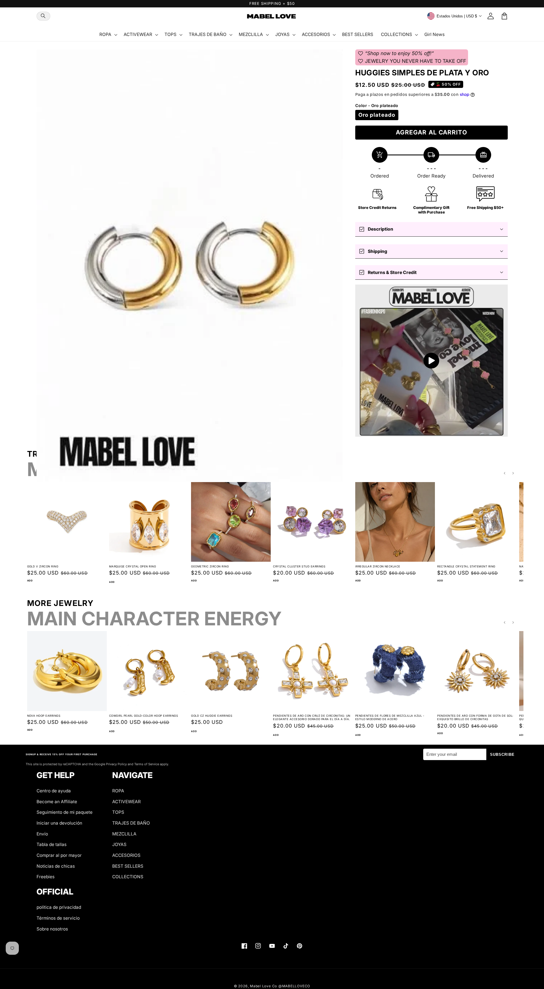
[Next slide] (513, 474)
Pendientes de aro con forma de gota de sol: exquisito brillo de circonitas (475, 717)
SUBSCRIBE (502, 754)
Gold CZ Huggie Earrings (211, 715)
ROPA (118, 790)
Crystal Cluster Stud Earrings (299, 566)
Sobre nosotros (52, 929)
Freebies (46, 876)
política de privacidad (59, 907)
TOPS (118, 812)
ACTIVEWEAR (126, 801)
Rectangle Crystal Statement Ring (466, 566)
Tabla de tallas (52, 844)
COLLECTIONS (127, 876)
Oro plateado (376, 115)
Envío (42, 834)
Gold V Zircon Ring (43, 566)
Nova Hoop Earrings (44, 715)
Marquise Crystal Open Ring (132, 566)
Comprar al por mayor (59, 855)
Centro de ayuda (54, 790)
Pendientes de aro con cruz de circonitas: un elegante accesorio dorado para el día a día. (311, 717)
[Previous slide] (505, 474)
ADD (30, 580)
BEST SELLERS (127, 866)
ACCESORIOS (126, 855)
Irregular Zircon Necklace (377, 566)
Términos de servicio (58, 918)
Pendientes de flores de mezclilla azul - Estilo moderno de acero (389, 717)
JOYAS (119, 844)
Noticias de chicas (56, 866)
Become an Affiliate (57, 801)
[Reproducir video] (431, 361)
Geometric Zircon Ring (210, 566)
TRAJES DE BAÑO (131, 823)
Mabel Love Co (263, 986)
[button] (43, 16)
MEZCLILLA (124, 834)
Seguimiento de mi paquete (65, 812)
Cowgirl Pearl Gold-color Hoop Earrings (143, 715)
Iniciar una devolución (59, 823)
